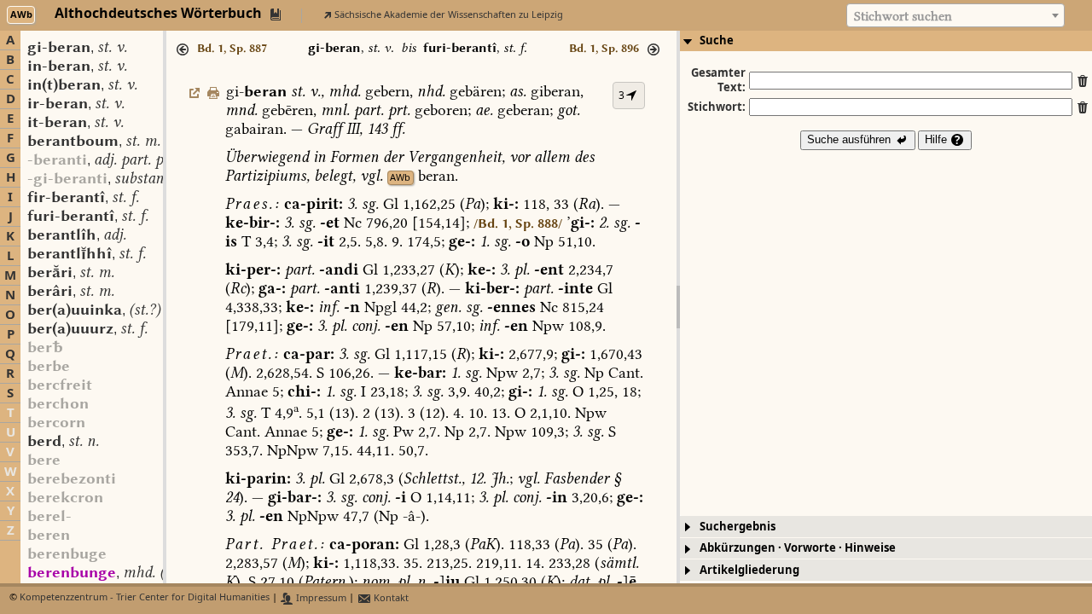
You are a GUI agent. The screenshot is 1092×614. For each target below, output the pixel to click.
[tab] (886, 41)
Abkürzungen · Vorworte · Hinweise (798, 548)
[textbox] (955, 16)
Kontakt (390, 598)
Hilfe (937, 139)
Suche (717, 40)
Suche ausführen (850, 139)
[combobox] (955, 15)
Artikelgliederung (749, 570)
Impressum (319, 598)
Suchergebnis (737, 526)
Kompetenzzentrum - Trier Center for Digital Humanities (145, 598)
